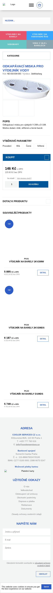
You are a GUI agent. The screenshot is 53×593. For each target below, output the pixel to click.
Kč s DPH (15, 272)
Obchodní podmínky (26, 497)
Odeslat (43, 574)
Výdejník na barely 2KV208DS (26, 326)
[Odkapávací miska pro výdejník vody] (26, 89)
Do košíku (34, 184)
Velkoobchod (27, 490)
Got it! (46, 587)
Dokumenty (26, 508)
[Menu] (31, 5)
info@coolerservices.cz (28, 444)
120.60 (8, 172)
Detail (43, 273)
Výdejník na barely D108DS (26, 392)
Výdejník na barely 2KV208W (26, 260)
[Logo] (11, 5)
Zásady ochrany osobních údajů (27, 514)
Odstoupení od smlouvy (26, 494)
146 (8, 168)
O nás (26, 486)
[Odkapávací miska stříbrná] (10, 108)
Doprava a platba (27, 501)
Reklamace (26, 505)
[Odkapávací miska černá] (26, 108)
